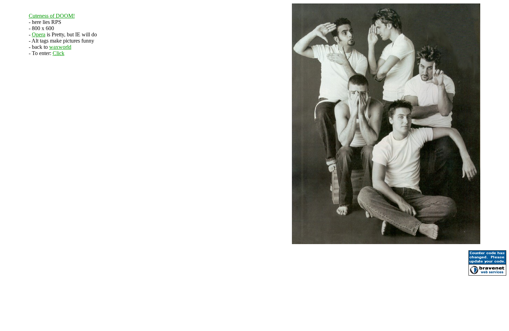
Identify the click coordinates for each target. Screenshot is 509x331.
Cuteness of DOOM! (52, 16)
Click (58, 53)
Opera (38, 34)
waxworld (60, 47)
